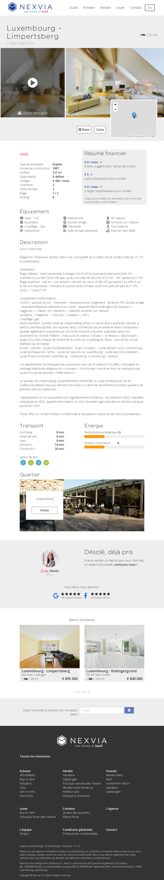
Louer (120, 7)
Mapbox (154, 136)
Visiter (44, 510)
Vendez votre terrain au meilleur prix (78, 790)
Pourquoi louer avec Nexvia (37, 817)
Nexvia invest (114, 775)
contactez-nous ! (125, 564)
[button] (134, 115)
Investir (111, 771)
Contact (136, 7)
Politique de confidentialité (80, 834)
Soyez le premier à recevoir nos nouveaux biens (50, 712)
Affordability (27, 775)
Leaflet (131, 136)
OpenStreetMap (139, 136)
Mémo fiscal (71, 817)
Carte (100, 129)
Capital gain (70, 779)
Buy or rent (27, 779)
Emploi (24, 834)
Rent (109, 779)
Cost (23, 787)
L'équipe (26, 830)
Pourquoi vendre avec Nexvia (82, 783)
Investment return (118, 783)
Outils (73, 7)
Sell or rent (27, 791)
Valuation (26, 783)
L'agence (112, 808)
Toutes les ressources (35, 756)
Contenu (69, 808)
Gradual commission (76, 796)
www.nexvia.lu (103, 857)
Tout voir (81, 691)
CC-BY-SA (147, 136)
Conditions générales (78, 830)
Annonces (26, 796)
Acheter (89, 7)
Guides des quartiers (76, 812)
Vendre (105, 7)
